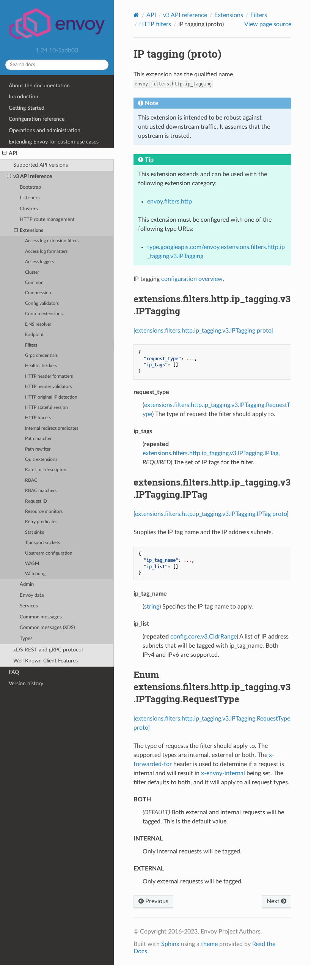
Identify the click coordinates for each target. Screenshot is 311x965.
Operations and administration (44, 130)
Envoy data (32, 595)
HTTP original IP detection (51, 397)
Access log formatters (46, 251)
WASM (32, 563)
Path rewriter (37, 449)
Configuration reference (36, 119)
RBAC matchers (41, 491)
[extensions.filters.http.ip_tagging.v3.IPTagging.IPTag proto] (211, 514)
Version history (26, 683)
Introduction (23, 96)
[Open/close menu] (4, 153)
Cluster (32, 272)
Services (29, 606)
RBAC (31, 480)
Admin (27, 584)
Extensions (31, 230)
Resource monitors (44, 511)
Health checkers (41, 366)
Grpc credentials (41, 355)
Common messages (41, 617)
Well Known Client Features (45, 661)
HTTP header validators (48, 387)
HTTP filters (155, 24)
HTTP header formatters (49, 376)
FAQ (14, 672)
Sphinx (170, 944)
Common (34, 283)
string (151, 607)
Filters (31, 345)
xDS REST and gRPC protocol (48, 650)
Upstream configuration (48, 553)
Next (274, 901)
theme (209, 944)
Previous (156, 901)
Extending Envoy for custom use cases (54, 142)
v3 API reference (32, 176)
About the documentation (39, 85)
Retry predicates (41, 522)
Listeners (30, 198)
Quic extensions (41, 459)
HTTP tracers (38, 418)
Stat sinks (34, 532)
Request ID (36, 501)
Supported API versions (40, 165)
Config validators (42, 303)
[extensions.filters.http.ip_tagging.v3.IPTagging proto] (203, 331)
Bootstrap (30, 187)
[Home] (136, 15)
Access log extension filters (52, 241)
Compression (38, 293)
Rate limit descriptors (46, 470)
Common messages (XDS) (47, 627)
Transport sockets (42, 543)
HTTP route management (47, 219)
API (13, 153)
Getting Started (26, 108)
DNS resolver (38, 324)
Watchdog (35, 574)
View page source (267, 24)
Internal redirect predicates (51, 428)
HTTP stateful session (46, 407)
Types (26, 638)
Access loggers (39, 262)
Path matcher (38, 439)
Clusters (29, 209)
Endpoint (34, 335)
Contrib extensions (44, 314)
